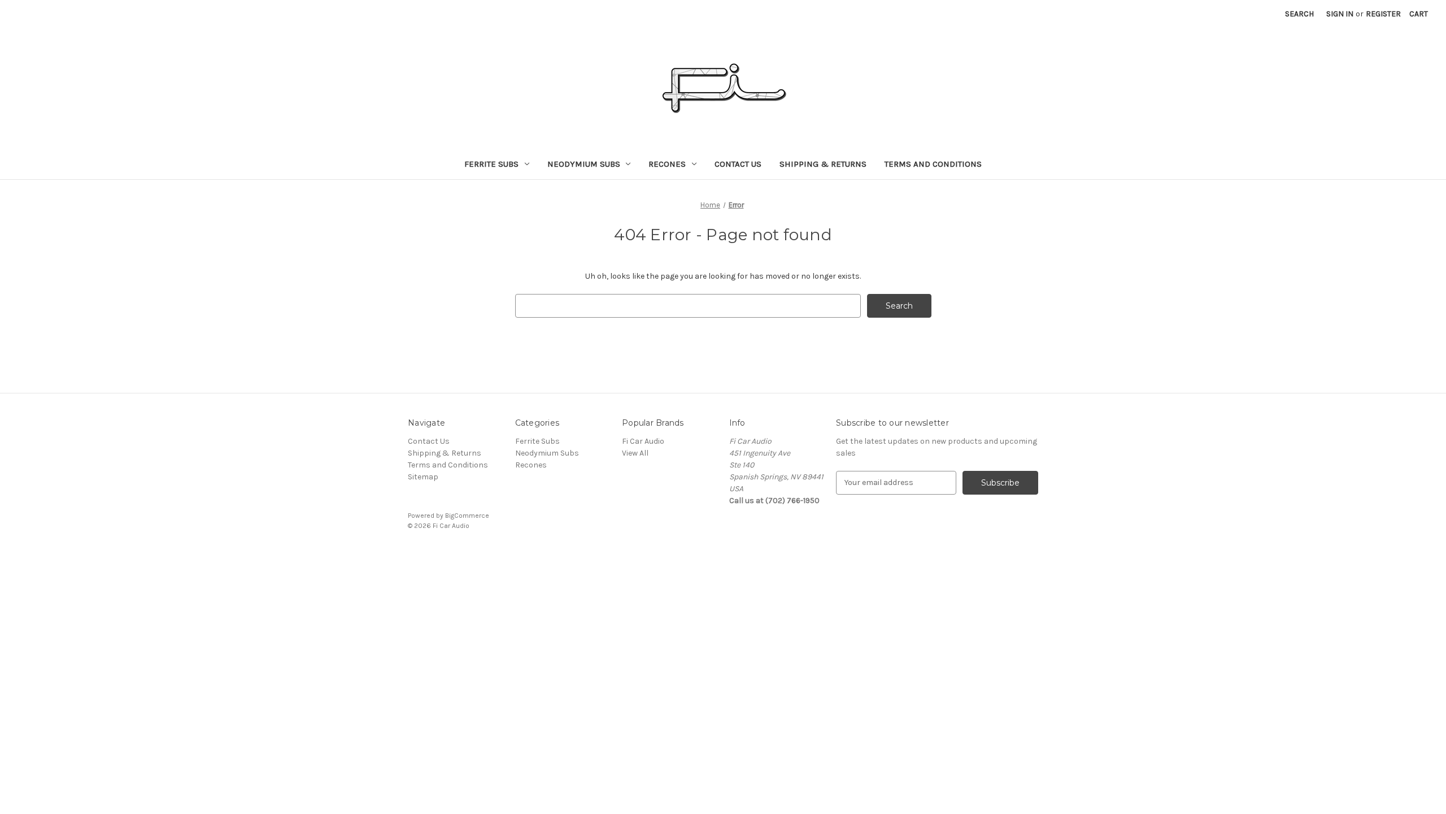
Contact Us (738, 164)
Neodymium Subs (583, 164)
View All (635, 453)
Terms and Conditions (933, 164)
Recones (667, 164)
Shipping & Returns (822, 164)
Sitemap (423, 477)
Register (1383, 14)
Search (1299, 14)
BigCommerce (467, 515)
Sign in (1339, 14)
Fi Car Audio (643, 441)
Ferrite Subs (491, 164)
